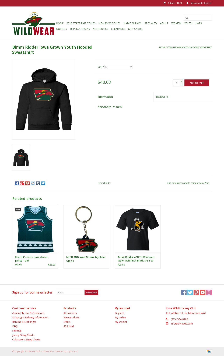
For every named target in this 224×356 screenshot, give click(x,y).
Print (207, 183)
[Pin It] (27, 183)
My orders (120, 317)
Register (119, 313)
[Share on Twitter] (43, 183)
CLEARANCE (118, 28)
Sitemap (17, 330)
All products (70, 313)
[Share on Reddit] (33, 183)
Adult (164, 23)
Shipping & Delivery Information (30, 317)
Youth (188, 23)
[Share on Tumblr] (38, 183)
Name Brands (133, 23)
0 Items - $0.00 (175, 3)
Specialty (151, 23)
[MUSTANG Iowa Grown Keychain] (87, 229)
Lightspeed (72, 351)
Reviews (162, 96)
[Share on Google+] (22, 183)
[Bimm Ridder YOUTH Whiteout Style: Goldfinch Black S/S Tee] (138, 229)
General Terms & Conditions (28, 313)
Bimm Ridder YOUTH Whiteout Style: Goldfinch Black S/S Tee (136, 258)
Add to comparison (193, 183)
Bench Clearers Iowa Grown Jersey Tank (31, 258)
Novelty (61, 28)
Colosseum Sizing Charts (26, 339)
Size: (101, 66)
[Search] (187, 18)
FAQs (15, 326)
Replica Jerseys (80, 28)
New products (71, 317)
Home (60, 23)
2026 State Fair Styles (81, 23)
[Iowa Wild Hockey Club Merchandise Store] (33, 23)
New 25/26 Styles (110, 23)
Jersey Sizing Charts (23, 335)
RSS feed (69, 326)
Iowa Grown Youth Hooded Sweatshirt (189, 47)
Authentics (100, 28)
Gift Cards (135, 28)
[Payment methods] (208, 351)
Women (176, 23)
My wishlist (121, 321)
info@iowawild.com (182, 323)
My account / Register (201, 3)
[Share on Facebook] (17, 183)
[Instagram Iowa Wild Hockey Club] (209, 292)
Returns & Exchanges (24, 321)
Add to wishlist (174, 183)
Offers (67, 321)
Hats (198, 23)
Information (105, 96)
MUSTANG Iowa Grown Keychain (86, 257)
